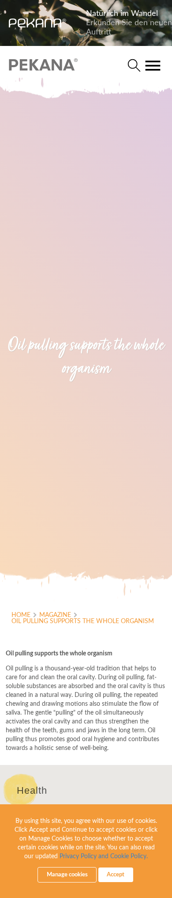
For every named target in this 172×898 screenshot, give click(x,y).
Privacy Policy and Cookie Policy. (104, 856)
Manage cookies (67, 875)
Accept (115, 875)
